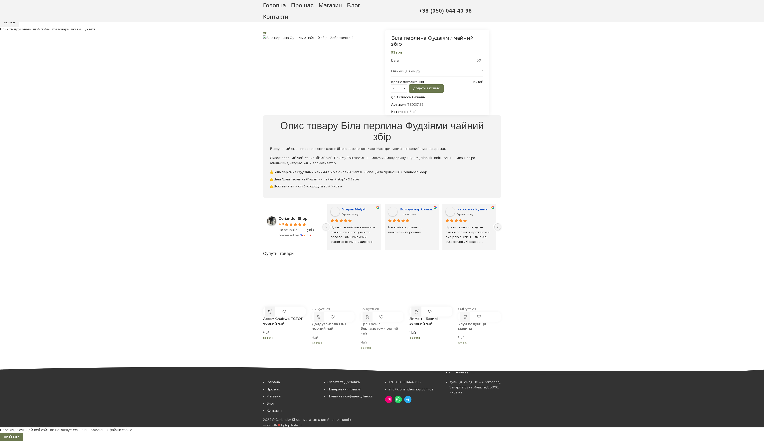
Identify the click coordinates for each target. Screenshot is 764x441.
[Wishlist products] (490, 11)
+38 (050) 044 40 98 (445, 11)
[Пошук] (482, 11)
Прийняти (11, 436)
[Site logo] (382, 11)
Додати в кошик (426, 88)
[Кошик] (499, 11)
